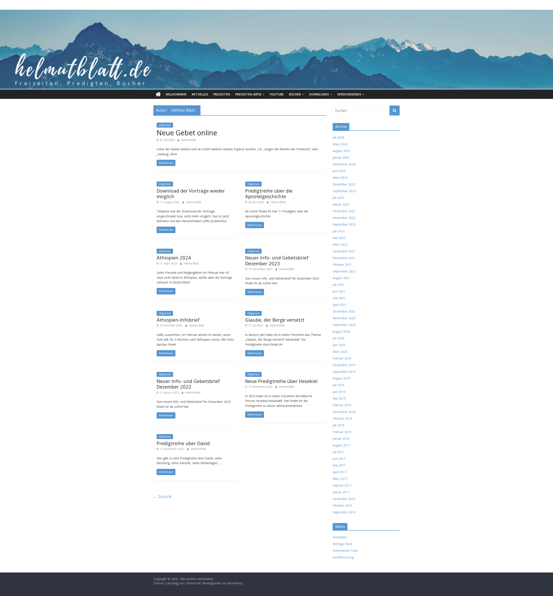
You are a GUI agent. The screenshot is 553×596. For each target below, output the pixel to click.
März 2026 (340, 144)
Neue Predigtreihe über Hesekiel (281, 381)
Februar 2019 (342, 405)
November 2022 (344, 218)
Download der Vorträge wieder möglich (191, 193)
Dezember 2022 (344, 211)
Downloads (319, 94)
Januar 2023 (341, 204)
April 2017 (339, 472)
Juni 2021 (339, 291)
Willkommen (176, 94)
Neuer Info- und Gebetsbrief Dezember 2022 (188, 384)
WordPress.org (343, 557)
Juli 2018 (338, 425)
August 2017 (341, 445)
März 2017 (340, 479)
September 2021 (344, 271)
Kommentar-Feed (345, 551)
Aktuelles (200, 94)
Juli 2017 (338, 452)
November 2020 (344, 318)
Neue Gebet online (187, 132)
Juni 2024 (339, 171)
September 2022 (344, 224)
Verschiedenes (349, 94)
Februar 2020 (342, 358)
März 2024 (340, 177)
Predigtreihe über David (183, 443)
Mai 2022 (339, 238)
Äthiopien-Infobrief (178, 319)
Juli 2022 (338, 231)
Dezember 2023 (344, 184)
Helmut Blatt (188, 140)
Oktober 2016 (342, 505)
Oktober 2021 (342, 264)
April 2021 (339, 305)
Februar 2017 (342, 485)
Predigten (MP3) (248, 94)
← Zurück (162, 496)
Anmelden (340, 537)
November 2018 (344, 412)
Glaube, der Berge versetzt (275, 319)
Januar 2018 (341, 438)
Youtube (277, 94)
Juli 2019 (338, 385)
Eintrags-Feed (342, 544)
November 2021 (344, 258)
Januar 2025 (341, 157)
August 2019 (341, 378)
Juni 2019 (339, 392)
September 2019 (344, 372)
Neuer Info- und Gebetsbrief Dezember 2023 (276, 260)
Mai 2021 (339, 298)
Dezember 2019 (344, 365)
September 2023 (344, 191)
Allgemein (165, 125)
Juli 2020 (338, 338)
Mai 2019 (339, 398)
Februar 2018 (342, 432)
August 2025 (341, 151)
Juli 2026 (338, 137)
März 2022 (340, 244)
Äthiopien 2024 (174, 257)
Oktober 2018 (342, 418)
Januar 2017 (341, 492)
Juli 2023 (338, 198)
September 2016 (344, 512)
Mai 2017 (339, 465)
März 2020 (340, 351)
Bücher (295, 94)
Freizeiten (221, 94)
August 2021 (341, 278)
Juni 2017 (339, 459)
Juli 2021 (338, 285)
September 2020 (344, 325)
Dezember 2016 (344, 499)
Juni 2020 (339, 345)
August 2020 (341, 331)
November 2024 (344, 164)
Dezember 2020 (344, 311)
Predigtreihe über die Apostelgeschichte (268, 193)
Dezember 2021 (344, 251)
